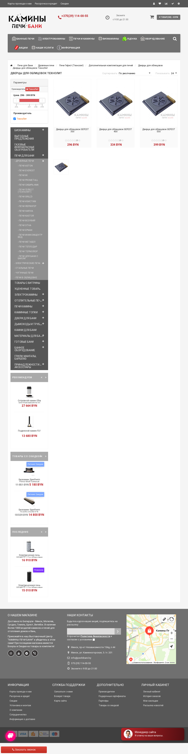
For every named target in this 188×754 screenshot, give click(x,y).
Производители (107, 691)
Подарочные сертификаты (112, 696)
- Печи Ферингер (27, 206)
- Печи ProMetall (28, 180)
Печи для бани (24, 155)
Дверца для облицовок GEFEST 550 (158, 130)
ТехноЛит (33, 89)
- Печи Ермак (25, 230)
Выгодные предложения (24, 137)
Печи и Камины (84, 38)
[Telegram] (27, 653)
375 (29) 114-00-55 (81, 663)
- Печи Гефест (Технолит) (26, 190)
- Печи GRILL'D (25, 196)
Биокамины (111, 38)
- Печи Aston (25, 165)
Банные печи (25, 38)
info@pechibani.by (81, 658)
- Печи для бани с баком (28, 257)
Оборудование (155, 38)
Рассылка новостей (153, 705)
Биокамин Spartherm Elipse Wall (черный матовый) (29, 481)
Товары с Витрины (27, 282)
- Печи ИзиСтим (27, 201)
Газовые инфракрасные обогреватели (25, 147)
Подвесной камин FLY (29, 431)
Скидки (65, 3)
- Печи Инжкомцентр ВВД (30, 236)
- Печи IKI (23, 175)
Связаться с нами (63, 691)
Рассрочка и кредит (46, 3)
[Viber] (34, 653)
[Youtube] (19, 653)
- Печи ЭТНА (24, 225)
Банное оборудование (25, 349)
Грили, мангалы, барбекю (25, 357)
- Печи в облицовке (26, 277)
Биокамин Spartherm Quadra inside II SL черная (29, 512)
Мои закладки (150, 701)
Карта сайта (60, 701)
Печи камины (23, 306)
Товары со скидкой (109, 705)
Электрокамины (53, 38)
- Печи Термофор (28, 251)
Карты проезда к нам (20, 3)
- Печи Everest (26, 170)
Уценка (132, 38)
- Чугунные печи (24, 273)
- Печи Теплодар (27, 246)
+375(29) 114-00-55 (74, 16)
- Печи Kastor (26, 215)
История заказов (152, 696)
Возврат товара (62, 696)
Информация (71, 47)
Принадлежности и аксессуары (28, 366)
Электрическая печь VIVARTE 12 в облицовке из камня (29, 557)
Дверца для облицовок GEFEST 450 (115, 130)
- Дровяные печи (24, 161)
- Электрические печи (27, 263)
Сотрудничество (18, 714)
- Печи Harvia (25, 211)
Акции (23, 47)
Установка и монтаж (20, 705)
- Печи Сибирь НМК (28, 185)
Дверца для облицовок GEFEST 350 (72, 130)
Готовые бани (24, 341)
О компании (16, 710)
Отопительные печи (28, 300)
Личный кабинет (151, 691)
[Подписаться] (118, 631)
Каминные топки (26, 312)
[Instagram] (11, 653)
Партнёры (104, 701)
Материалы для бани (29, 335)
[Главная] (11, 65)
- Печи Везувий (26, 220)
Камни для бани (26, 330)
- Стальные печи (24, 268)
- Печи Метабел (26, 242)
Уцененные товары (28, 288)
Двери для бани (25, 318)
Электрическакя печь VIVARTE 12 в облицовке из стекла (29, 587)
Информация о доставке (22, 719)
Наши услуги (45, 47)
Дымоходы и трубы (28, 324)
